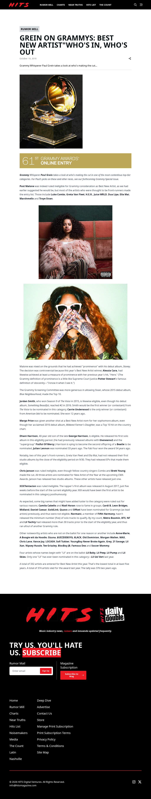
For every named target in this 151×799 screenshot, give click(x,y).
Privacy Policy (46, 739)
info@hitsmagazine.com (22, 785)
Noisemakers (18, 733)
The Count (105, 4)
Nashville (15, 759)
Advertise (43, 707)
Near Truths (75, 4)
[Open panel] (141, 4)
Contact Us (44, 713)
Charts (61, 4)
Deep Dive (44, 700)
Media (13, 739)
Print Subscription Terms (54, 733)
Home (13, 700)
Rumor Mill (46, 4)
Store (40, 720)
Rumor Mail (17, 663)
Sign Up (45, 671)
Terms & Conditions (50, 746)
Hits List (91, 4)
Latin (12, 752)
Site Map (43, 752)
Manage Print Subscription (55, 726)
